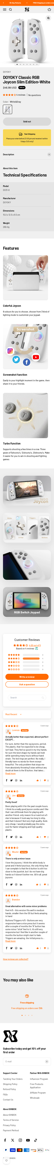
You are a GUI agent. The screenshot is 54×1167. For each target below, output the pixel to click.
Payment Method (11, 1130)
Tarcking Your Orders (12, 1079)
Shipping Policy (10, 1084)
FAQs (5, 1094)
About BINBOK (9, 1115)
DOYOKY (7, 72)
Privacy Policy (9, 1125)
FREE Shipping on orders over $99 (41, 3)
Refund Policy (9, 1089)
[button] (9, 95)
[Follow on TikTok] (36, 1140)
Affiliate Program (38, 1092)
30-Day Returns (11, 3)
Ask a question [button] (27, 684)
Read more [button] (10, 773)
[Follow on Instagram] (20, 1140)
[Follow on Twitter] (13, 1140)
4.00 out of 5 (35, 645)
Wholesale (35, 1098)
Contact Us (8, 1099)
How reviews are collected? (15, 959)
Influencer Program (39, 1079)
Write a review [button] (27, 676)
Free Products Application (36, 1086)
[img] (11, 726)
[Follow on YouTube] (28, 1140)
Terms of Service (11, 1120)
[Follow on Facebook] (5, 1140)
